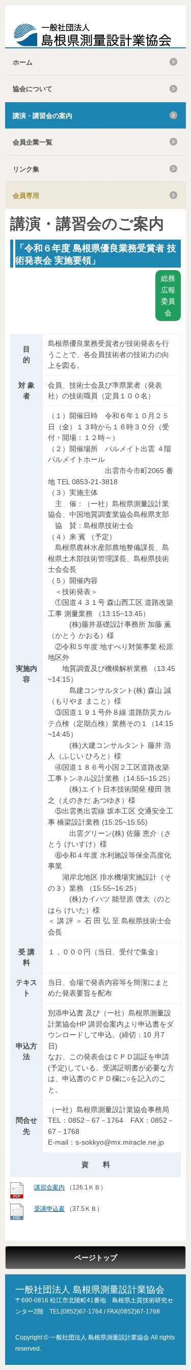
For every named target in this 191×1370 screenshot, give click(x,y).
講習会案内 (49, 1187)
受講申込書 (49, 1208)
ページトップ (95, 1258)
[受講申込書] (16, 1217)
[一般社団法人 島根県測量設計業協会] (92, 35)
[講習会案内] (16, 1196)
